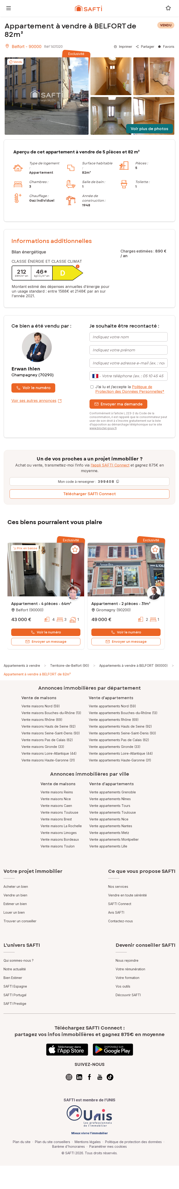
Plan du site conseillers (52, 1142)
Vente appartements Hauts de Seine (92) (120, 726)
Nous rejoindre (127, 960)
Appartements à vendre (22, 665)
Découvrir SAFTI (128, 995)
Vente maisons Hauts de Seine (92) (48, 726)
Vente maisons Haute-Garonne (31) (48, 760)
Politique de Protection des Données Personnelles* (129, 389)
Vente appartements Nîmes (110, 799)
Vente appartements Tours (109, 806)
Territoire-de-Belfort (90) (69, 665)
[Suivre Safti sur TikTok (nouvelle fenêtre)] (110, 1077)
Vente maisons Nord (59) (40, 706)
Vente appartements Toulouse (112, 812)
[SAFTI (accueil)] (88, 8)
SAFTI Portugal (14, 995)
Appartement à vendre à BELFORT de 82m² (37, 674)
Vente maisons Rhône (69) (41, 720)
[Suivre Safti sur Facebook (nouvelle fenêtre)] (89, 1077)
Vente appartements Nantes (110, 826)
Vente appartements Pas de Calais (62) (119, 740)
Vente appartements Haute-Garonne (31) (120, 760)
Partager (147, 46)
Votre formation (127, 978)
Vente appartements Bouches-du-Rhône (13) (123, 713)
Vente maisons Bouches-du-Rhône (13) (51, 713)
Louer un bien (14, 912)
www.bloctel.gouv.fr (103, 428)
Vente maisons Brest (56, 819)
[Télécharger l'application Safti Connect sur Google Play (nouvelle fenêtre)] (113, 1050)
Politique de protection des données (133, 1142)
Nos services (118, 886)
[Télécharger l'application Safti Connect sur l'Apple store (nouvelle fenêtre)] (67, 1050)
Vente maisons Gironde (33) (42, 747)
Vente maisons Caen (56, 806)
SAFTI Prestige (14, 1004)
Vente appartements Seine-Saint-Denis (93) (122, 733)
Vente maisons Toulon (58, 846)
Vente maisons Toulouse (59, 812)
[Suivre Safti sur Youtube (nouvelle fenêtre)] (99, 1077)
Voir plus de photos (149, 128)
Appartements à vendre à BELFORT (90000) (133, 665)
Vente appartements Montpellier (114, 839)
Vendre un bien (15, 895)
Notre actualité (14, 969)
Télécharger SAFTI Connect (89, 494)
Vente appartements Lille (108, 846)
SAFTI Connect (119, 904)
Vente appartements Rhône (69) (114, 720)
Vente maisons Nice (56, 799)
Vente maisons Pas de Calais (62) (47, 740)
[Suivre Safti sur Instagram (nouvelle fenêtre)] (69, 1077)
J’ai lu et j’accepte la (129, 389)
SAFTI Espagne (15, 986)
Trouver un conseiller (19, 921)
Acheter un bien (15, 886)
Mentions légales (88, 1142)
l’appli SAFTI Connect (110, 465)
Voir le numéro (37, 388)
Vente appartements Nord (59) (112, 706)
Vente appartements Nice (108, 819)
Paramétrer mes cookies (108, 1146)
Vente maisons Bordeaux (60, 839)
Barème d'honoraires (68, 1146)
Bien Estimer (12, 978)
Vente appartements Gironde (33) (115, 747)
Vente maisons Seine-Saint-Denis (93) (50, 733)
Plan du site (22, 1142)
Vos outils (123, 986)
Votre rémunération (130, 969)
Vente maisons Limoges (59, 833)
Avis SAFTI (116, 912)
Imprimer (125, 46)
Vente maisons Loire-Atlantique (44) (49, 753)
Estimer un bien (15, 904)
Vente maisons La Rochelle (61, 826)
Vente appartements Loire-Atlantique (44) (121, 753)
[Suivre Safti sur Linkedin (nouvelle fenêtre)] (79, 1077)
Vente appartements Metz (109, 833)
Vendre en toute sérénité (127, 895)
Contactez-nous (120, 921)
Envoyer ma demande (122, 404)
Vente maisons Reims (57, 792)
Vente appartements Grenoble (112, 792)
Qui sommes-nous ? (18, 960)
